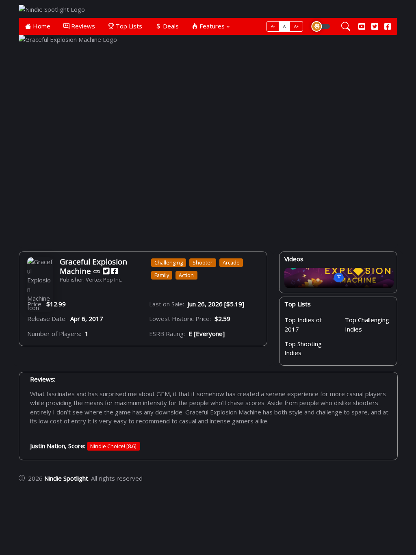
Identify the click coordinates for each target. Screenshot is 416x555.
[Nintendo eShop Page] (97, 271)
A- (273, 26)
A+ (296, 26)
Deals (170, 26)
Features (211, 26)
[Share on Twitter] (106, 271)
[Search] (345, 26)
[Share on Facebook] (114, 271)
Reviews (82, 26)
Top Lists (128, 26)
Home (40, 26)
